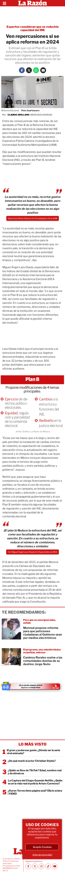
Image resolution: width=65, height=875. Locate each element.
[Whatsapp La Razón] (36, 70)
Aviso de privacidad (42, 854)
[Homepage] (32, 3)
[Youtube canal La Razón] (54, 866)
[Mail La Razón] (43, 70)
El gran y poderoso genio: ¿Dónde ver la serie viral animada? (33, 752)
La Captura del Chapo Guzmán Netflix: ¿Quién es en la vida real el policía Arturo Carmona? (35, 782)
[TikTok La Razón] (48, 866)
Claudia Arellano (18, 114)
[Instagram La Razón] (41, 866)
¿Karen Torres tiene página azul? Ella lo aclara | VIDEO (35, 792)
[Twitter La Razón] (29, 70)
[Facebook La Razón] (22, 70)
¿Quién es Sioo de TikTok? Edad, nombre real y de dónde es (35, 772)
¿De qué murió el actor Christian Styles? (32, 760)
